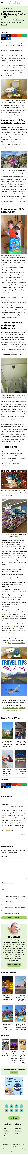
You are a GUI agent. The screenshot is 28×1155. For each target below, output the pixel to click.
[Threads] (6, 1110)
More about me (13, 965)
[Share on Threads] (3, 38)
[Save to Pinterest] (14, 35)
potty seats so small (12, 626)
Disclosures (18, 1128)
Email (2, 889)
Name (3, 882)
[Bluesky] (21, 1110)
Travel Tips (9, 8)
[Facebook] (6, 1106)
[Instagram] (21, 1106)
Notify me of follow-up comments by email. (13, 907)
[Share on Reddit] (19, 35)
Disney (6, 1136)
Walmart (17, 537)
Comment (4, 856)
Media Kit (17, 1133)
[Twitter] (11, 1110)
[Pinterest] (16, 1106)
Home (3, 8)
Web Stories (18, 1131)
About (5, 1128)
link (24, 310)
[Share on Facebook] (3, 35)
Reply (22, 835)
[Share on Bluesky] (8, 38)
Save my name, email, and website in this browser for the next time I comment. (15, 898)
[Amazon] (16, 1110)
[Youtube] (11, 1106)
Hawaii (6, 1138)
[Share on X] (8, 35)
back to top (14, 1118)
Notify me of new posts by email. (10, 913)
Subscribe (13, 1073)
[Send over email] (24, 35)
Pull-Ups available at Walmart (16, 643)
